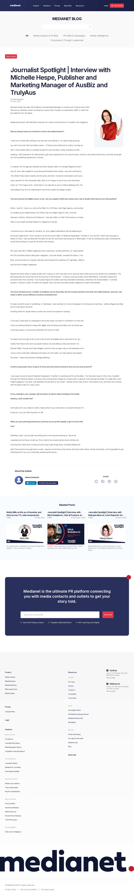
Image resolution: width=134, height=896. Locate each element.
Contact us (71, 690)
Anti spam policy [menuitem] (47, 889)
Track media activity (11, 787)
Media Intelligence (99, 35)
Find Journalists (10, 803)
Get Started (118, 5)
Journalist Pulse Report (12, 743)
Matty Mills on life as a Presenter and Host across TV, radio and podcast (23, 513)
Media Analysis (10, 693)
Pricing (57, 6)
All (27, 35)
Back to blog (10, 56)
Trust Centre (72, 698)
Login (106, 5)
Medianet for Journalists (13, 767)
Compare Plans (10, 712)
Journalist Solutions (11, 763)
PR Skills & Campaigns (74, 35)
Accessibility (72, 694)
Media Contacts (10, 677)
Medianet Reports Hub (75, 718)
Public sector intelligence (13, 832)
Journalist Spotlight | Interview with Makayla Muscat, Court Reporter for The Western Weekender (105, 514)
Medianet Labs (73, 742)
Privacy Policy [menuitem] (10, 889)
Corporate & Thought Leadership (67, 40)
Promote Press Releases (13, 816)
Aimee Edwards (18, 99)
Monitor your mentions (12, 783)
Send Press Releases (12, 807)
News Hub (68, 6)
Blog (69, 746)
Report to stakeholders (12, 791)
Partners (71, 686)
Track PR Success (11, 820)
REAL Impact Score (11, 689)
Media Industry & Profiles (45, 35)
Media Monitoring (10, 685)
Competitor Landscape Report (15, 751)
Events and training (74, 734)
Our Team (71, 682)
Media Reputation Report (13, 747)
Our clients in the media (75, 738)
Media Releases (10, 681)
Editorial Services (10, 812)
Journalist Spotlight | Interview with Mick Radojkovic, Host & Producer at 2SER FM (64, 514)
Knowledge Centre (74, 710)
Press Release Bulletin (12, 771)
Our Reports (9, 739)
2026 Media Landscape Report (78, 714)
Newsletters (72, 722)
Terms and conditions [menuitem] (28, 889)
